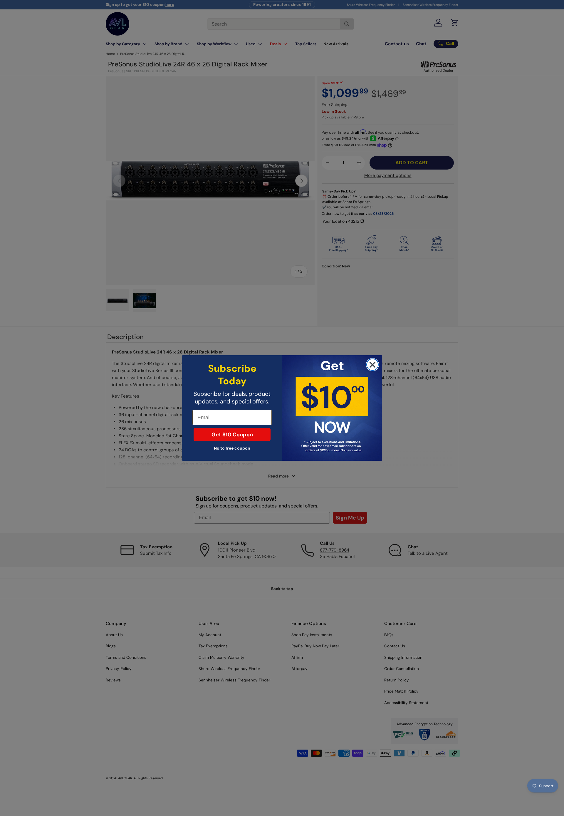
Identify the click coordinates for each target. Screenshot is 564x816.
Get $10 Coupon (232, 434)
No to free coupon (232, 448)
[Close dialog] (372, 365)
